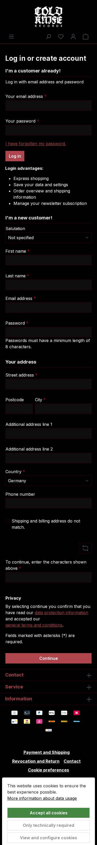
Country (15, 471)
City (40, 399)
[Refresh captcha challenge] (85, 548)
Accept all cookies (49, 812)
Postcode (14, 399)
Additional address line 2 (29, 449)
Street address (21, 375)
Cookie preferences (48, 770)
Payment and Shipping (47, 752)
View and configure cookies (48, 837)
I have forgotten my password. (35, 143)
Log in (15, 156)
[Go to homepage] (48, 16)
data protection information (61, 612)
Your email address (26, 96)
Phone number (20, 494)
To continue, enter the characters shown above (45, 565)
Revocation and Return (35, 761)
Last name (17, 275)
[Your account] (73, 36)
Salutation (15, 228)
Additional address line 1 (28, 424)
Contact (72, 761)
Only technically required (48, 825)
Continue (48, 658)
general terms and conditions (33, 625)
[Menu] (11, 36)
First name (17, 251)
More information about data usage (42, 798)
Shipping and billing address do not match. (46, 524)
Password (16, 323)
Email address (20, 298)
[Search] (48, 36)
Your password (22, 121)
